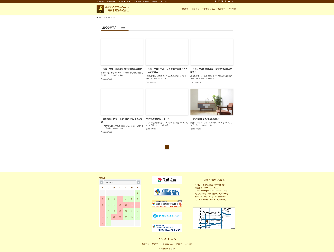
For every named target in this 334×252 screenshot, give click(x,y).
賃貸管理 (179, 244)
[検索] (235, 1)
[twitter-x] (218, 1)
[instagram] (222, 1)
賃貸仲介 (145, 244)
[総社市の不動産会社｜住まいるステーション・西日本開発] (113, 9)
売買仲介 (155, 244)
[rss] (232, 1)
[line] (225, 1)
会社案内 (188, 244)
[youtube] (229, 1)
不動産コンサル (167, 244)
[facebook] (215, 1)
